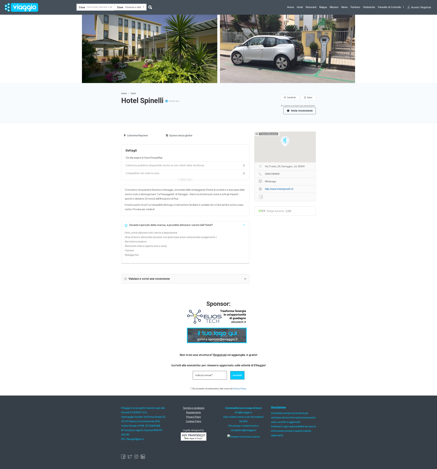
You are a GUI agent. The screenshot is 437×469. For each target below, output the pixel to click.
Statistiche (369, 7)
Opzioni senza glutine (180, 135)
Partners (355, 7)
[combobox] (130, 8)
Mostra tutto (186, 180)
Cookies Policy (193, 421)
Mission (334, 7)
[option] (148, 49)
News (344, 7)
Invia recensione (302, 110)
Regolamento (193, 412)
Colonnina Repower (137, 135)
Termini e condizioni (193, 408)
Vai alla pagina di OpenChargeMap (144, 157)
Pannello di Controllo (389, 7)
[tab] (185, 224)
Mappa (323, 7)
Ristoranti (311, 7)
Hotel (300, 7)
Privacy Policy (239, 388)
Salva (309, 97)
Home (290, 7)
